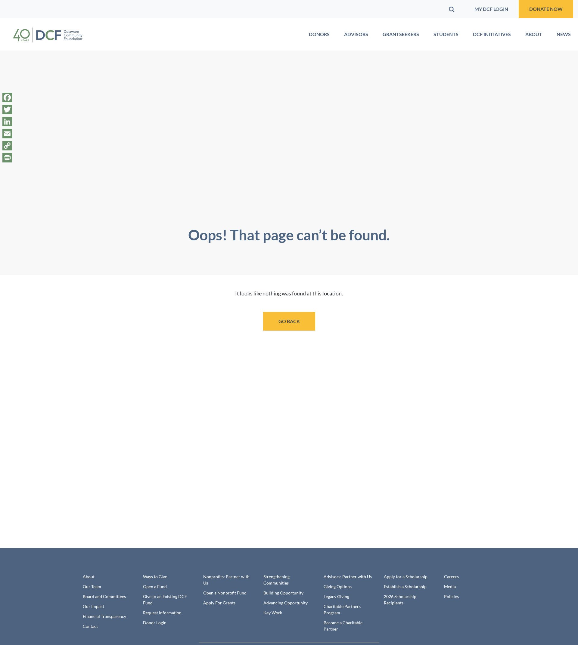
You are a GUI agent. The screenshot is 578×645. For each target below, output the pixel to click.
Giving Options (338, 586)
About (533, 34)
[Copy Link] (7, 146)
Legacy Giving (336, 596)
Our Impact (93, 606)
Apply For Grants (219, 602)
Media (450, 586)
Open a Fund (155, 586)
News (564, 34)
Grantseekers (401, 34)
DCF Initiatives (492, 34)
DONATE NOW (546, 9)
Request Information (162, 612)
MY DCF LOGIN (491, 9)
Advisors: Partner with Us (348, 576)
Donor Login (154, 622)
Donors (319, 34)
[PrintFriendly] (7, 158)
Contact (90, 626)
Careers (451, 576)
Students (446, 34)
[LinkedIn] (7, 122)
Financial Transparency (104, 616)
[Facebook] (7, 97)
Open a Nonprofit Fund (225, 592)
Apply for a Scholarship (405, 576)
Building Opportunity (283, 592)
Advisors (356, 34)
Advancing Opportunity (285, 602)
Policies (451, 596)
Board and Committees (104, 596)
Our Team (92, 586)
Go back (289, 321)
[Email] (7, 134)
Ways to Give (155, 576)
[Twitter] (7, 109)
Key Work (272, 612)
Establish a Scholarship (405, 586)
